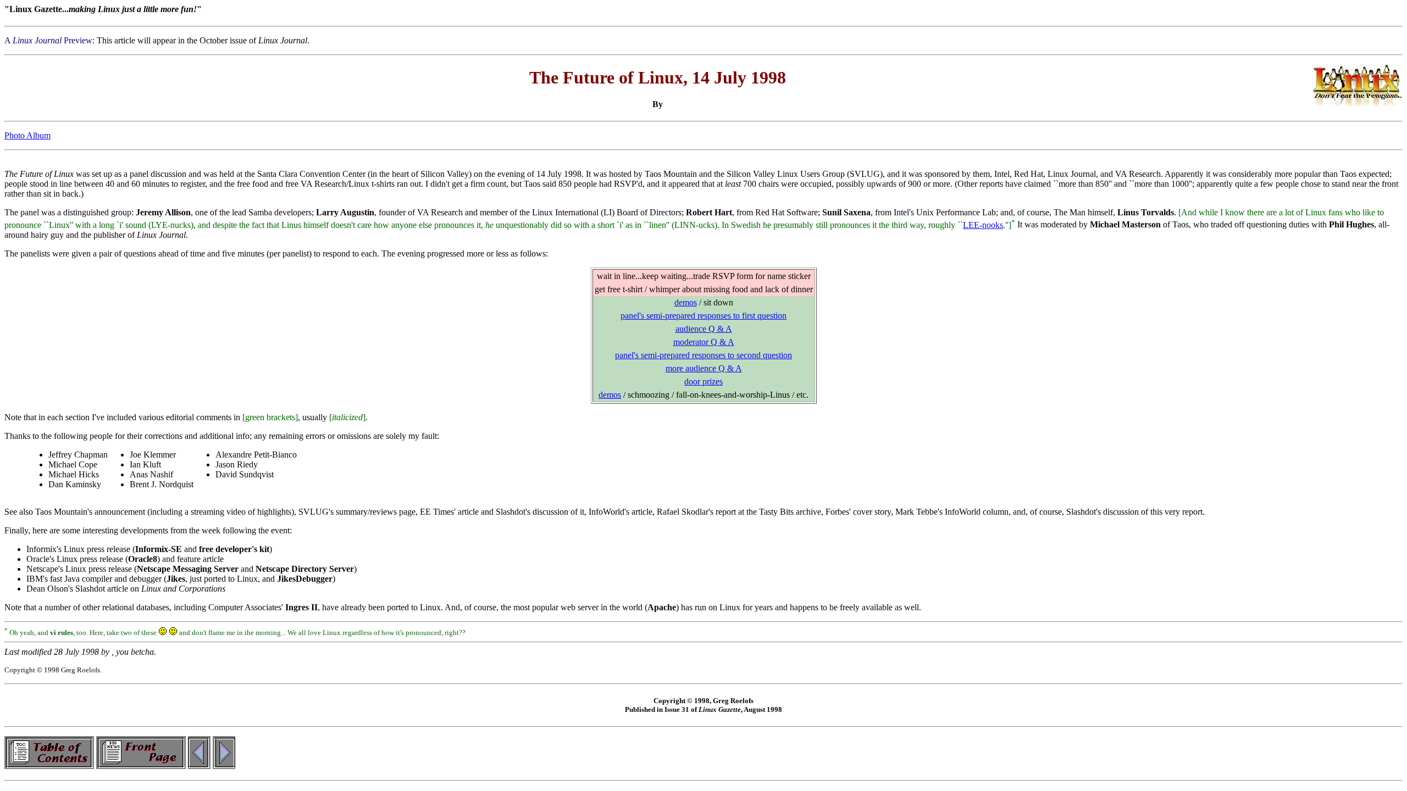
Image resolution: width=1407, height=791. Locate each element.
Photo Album (27, 135)
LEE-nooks (983, 225)
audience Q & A (703, 328)
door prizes (703, 381)
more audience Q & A (704, 368)
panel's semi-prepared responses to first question (703, 315)
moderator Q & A (703, 342)
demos (685, 302)
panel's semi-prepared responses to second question (703, 355)
